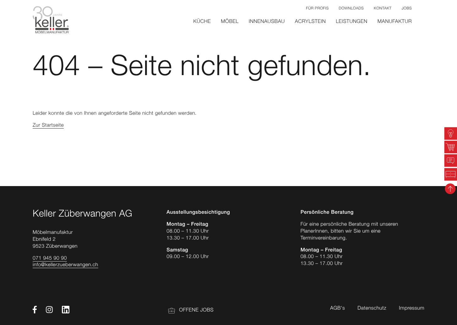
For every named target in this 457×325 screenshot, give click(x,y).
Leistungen (351, 22)
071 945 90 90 (50, 258)
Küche (202, 22)
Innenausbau (267, 22)
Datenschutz (371, 308)
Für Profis (317, 9)
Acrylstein (310, 22)
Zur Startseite (48, 125)
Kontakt (382, 9)
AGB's (337, 308)
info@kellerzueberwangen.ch (65, 265)
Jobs (407, 9)
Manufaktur (395, 22)
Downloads (351, 9)
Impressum (411, 308)
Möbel (229, 22)
